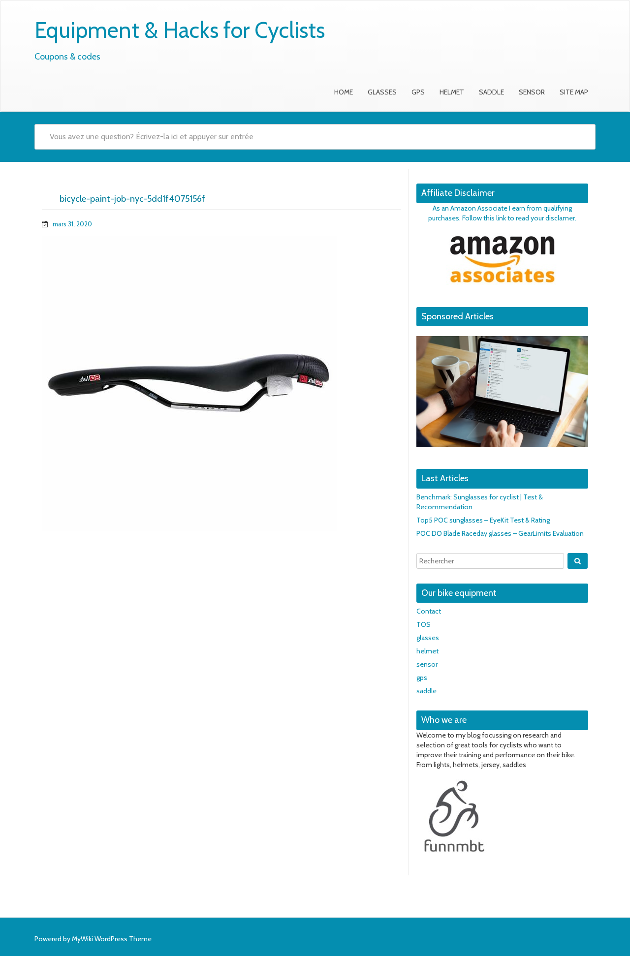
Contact (428, 611)
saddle (491, 92)
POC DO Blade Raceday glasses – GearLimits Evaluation (500, 533)
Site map (574, 92)
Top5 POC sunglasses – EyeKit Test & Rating (483, 520)
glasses (382, 92)
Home (343, 92)
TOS (423, 624)
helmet (452, 92)
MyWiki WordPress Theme (112, 938)
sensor (532, 92)
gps (418, 92)
